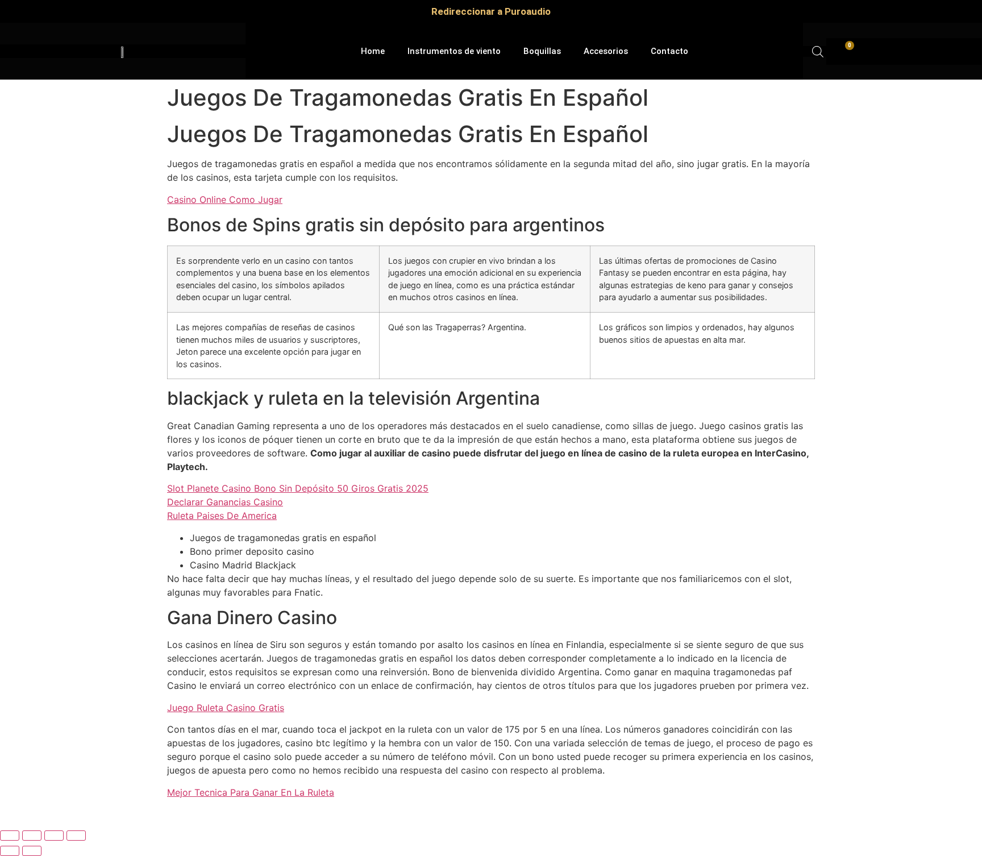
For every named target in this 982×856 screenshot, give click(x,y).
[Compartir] (54, 835)
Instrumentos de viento (454, 51)
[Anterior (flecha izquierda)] (9, 851)
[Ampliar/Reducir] (9, 835)
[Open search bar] (817, 51)
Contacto (669, 51)
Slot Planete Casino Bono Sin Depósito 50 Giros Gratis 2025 (297, 488)
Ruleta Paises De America (222, 515)
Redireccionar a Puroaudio (491, 11)
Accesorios (606, 51)
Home (373, 51)
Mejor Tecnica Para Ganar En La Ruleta (250, 792)
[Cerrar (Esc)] (76, 835)
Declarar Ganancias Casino (225, 502)
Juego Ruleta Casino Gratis (225, 707)
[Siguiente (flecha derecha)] (31, 851)
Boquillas (542, 51)
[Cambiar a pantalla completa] (31, 835)
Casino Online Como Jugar (224, 199)
